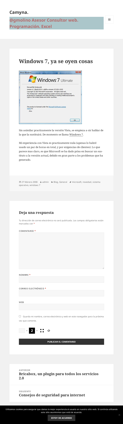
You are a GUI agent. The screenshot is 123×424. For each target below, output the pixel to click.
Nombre (24, 274)
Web (21, 302)
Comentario (27, 231)
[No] (119, 414)
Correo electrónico (32, 288)
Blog (56, 182)
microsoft (76, 182)
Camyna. (18, 12)
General (63, 182)
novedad (87, 182)
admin (45, 182)
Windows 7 (76, 134)
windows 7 (35, 185)
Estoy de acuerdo (61, 417)
